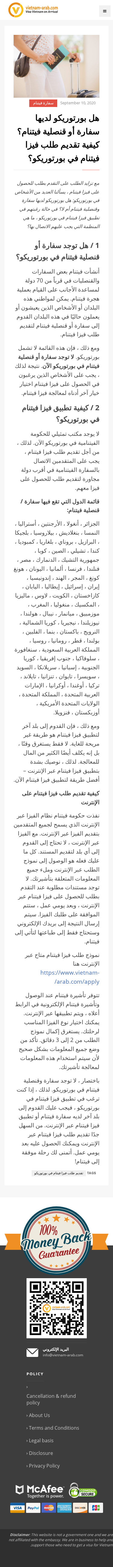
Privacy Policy (44, 1465)
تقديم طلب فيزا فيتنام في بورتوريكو (58, 1173)
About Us (39, 1415)
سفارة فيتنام (43, 103)
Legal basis (41, 1440)
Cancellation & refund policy (51, 1399)
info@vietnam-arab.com (63, 1355)
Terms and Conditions (54, 1428)
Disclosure (41, 1453)
